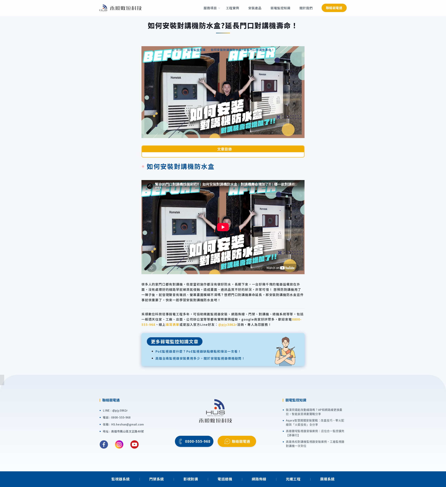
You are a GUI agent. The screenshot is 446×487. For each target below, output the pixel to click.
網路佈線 (259, 478)
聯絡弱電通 (334, 7)
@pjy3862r (227, 324)
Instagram (119, 444)
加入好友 (441, 390)
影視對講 (190, 478)
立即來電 (441, 337)
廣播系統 (327, 478)
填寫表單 (172, 324)
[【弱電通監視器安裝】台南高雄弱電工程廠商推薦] (120, 8)
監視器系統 (121, 478)
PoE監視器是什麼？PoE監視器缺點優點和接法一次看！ (198, 351)
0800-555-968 (121, 417)
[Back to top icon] (441, 479)
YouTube (134, 444)
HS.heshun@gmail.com (127, 424)
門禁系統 (156, 478)
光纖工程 (293, 478)
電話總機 (225, 478)
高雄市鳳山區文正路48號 (127, 431)
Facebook (104, 444)
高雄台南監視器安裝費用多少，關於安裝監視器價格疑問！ (200, 358)
